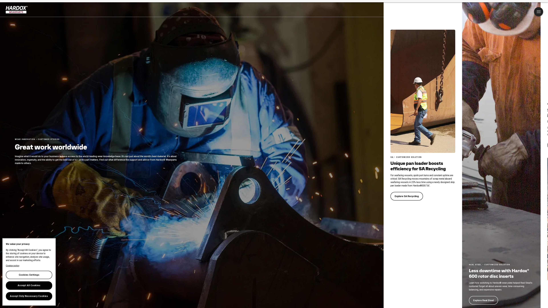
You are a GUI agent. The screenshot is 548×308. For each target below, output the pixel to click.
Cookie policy (12, 265)
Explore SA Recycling (407, 196)
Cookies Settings (29, 274)
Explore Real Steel (483, 300)
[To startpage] (17, 9)
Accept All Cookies (29, 285)
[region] (29, 272)
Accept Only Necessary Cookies (29, 296)
